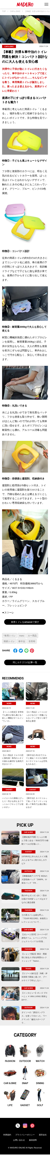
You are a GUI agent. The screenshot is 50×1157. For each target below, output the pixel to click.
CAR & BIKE (15, 11)
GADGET (25, 1105)
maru (21, 635)
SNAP (25, 1083)
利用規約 (7, 1135)
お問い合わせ (19, 1140)
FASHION (10, 1061)
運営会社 (43, 1135)
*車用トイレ (10, 635)
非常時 (32, 641)
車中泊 (21, 641)
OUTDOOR (25, 1061)
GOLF (40, 1105)
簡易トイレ (9, 641)
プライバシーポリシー (25, 1135)
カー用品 (32, 635)
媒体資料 (33, 1140)
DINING (40, 1083)
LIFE (10, 1105)
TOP (4, 11)
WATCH (40, 1061)
